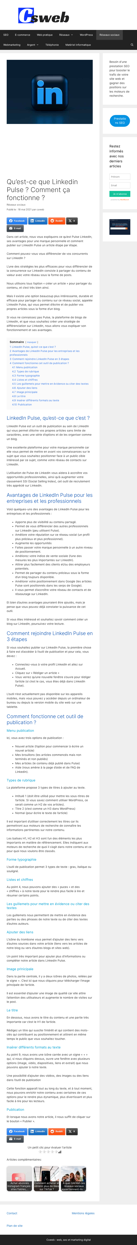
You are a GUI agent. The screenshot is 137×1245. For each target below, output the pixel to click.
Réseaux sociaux (109, 34)
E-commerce (22, 34)
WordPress (86, 34)
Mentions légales (83, 1213)
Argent (31, 44)
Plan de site (15, 1225)
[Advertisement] (50, 153)
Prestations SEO (120, 121)
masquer (31, 342)
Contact (12, 1213)
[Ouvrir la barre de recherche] (132, 45)
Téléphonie (52, 44)
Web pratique (45, 34)
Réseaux (64, 34)
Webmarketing (11, 44)
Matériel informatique (78, 44)
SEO (5, 34)
